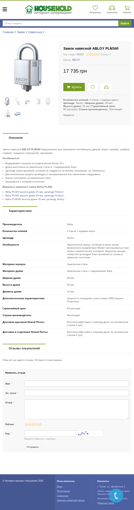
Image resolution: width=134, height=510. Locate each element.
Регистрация (63, 491)
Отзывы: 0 (105, 54)
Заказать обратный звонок (71, 500)
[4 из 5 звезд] (36, 424)
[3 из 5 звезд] (33, 424)
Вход (59, 486)
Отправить (33, 447)
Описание (16, 137)
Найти (125, 23)
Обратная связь (105, 503)
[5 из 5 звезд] (40, 424)
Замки (21, 32)
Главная (8, 32)
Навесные (35, 32)
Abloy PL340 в (34, 191)
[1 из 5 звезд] (26, 424)
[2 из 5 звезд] (29, 424)
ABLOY (76, 59)
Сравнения (62, 496)
